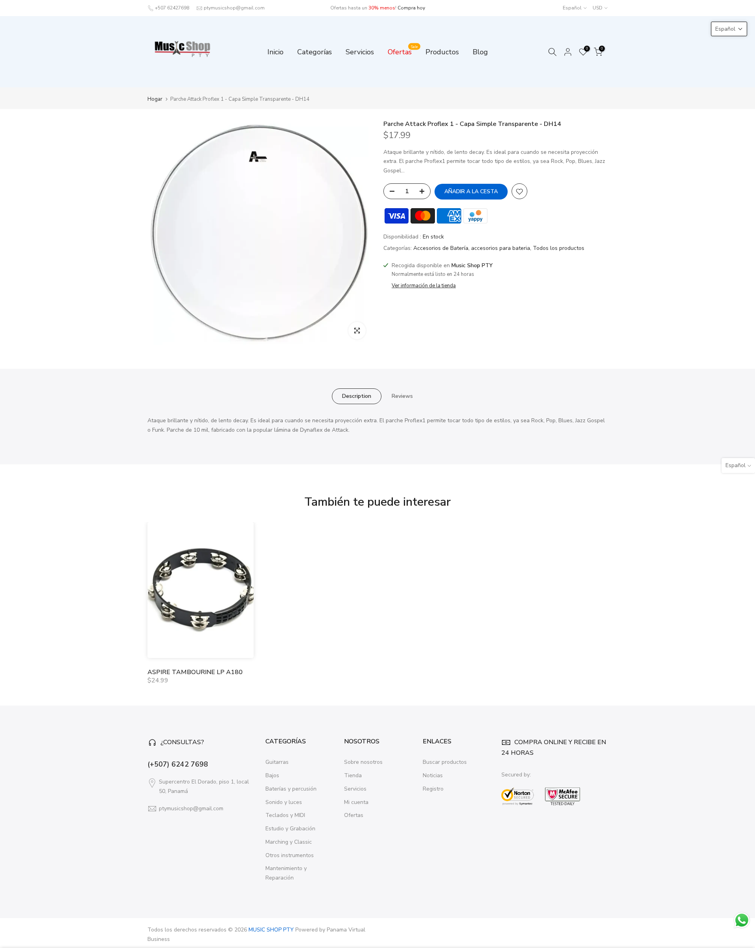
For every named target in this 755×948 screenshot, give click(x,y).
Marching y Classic (288, 842)
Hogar (154, 99)
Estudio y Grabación (290, 828)
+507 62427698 (172, 8)
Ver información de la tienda (424, 285)
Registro (433, 789)
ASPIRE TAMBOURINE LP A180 (195, 672)
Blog (480, 52)
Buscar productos (445, 762)
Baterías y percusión (291, 789)
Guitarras (277, 762)
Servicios (360, 52)
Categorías (314, 52)
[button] (729, 29)
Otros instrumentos (289, 855)
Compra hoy (411, 8)
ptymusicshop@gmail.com (234, 8)
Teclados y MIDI (285, 815)
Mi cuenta (356, 802)
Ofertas (403, 51)
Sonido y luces (283, 802)
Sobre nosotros (363, 762)
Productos (442, 52)
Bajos (272, 775)
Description (356, 396)
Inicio (275, 52)
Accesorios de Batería (440, 248)
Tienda (353, 775)
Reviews (402, 396)
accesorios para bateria (500, 248)
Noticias (433, 775)
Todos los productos (558, 248)
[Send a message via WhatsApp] (742, 920)
